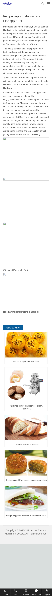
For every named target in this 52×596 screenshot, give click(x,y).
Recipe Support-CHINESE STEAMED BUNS (26, 515)
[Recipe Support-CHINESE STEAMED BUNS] (26, 498)
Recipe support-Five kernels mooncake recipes (26, 480)
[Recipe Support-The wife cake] (26, 344)
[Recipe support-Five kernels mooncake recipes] (26, 463)
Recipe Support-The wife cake (26, 361)
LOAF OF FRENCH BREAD (26, 444)
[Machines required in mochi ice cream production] (26, 384)
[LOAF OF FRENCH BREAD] (26, 427)
